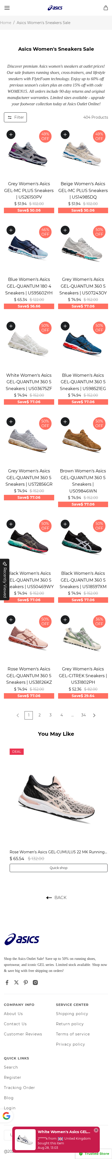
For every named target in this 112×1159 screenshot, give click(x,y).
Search (11, 1067)
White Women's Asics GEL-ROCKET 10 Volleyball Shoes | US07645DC (64, 1132)
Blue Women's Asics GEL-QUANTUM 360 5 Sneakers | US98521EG (83, 382)
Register (12, 1077)
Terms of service (73, 1034)
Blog (9, 1098)
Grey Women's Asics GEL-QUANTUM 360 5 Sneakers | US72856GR (29, 477)
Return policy (70, 1024)
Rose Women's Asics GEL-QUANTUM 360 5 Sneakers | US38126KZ (29, 676)
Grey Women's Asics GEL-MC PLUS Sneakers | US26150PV (29, 190)
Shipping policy (72, 1013)
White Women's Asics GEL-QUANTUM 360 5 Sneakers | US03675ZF (29, 382)
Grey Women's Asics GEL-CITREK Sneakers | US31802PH (83, 676)
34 (83, 715)
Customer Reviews (23, 1034)
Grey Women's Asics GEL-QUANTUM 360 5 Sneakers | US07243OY (83, 286)
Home (5, 22)
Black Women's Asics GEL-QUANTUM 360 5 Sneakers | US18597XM (83, 580)
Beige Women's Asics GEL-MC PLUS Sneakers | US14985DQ (83, 190)
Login (10, 1108)
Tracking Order (19, 1087)
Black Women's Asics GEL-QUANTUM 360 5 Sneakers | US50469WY (29, 580)
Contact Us (15, 1024)
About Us (13, 1013)
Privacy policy (70, 1044)
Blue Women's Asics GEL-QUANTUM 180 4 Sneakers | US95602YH (29, 286)
